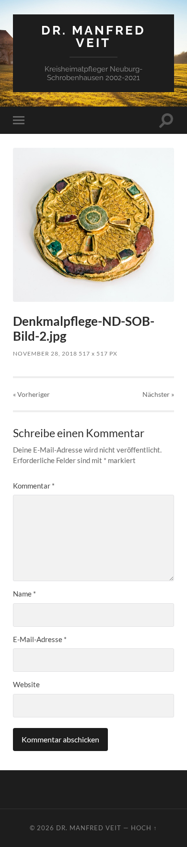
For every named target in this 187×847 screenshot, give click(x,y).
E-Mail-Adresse (40, 639)
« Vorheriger (31, 394)
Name (24, 593)
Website (26, 684)
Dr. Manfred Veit (93, 36)
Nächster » (158, 394)
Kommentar (34, 485)
